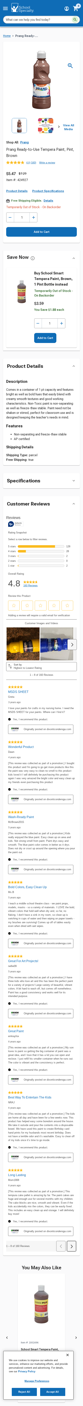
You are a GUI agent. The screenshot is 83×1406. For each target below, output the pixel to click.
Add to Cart (41, 232)
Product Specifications (48, 191)
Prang (24, 142)
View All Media (68, 127)
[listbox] (32, 134)
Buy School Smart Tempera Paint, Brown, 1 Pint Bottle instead (53, 278)
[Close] (67, 1355)
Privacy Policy (26, 1371)
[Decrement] (10, 217)
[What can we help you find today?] (75, 19)
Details (48, 200)
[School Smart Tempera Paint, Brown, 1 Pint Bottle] (41, 1307)
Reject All (24, 1391)
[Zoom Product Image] (70, 65)
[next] (59, 127)
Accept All (52, 1391)
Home (7, 36)
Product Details (17, 191)
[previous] (7, 1338)
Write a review (47, 162)
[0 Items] (76, 8)
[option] (19, 134)
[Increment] (33, 217)
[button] (66, 8)
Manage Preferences (37, 1381)
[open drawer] (5, 8)
